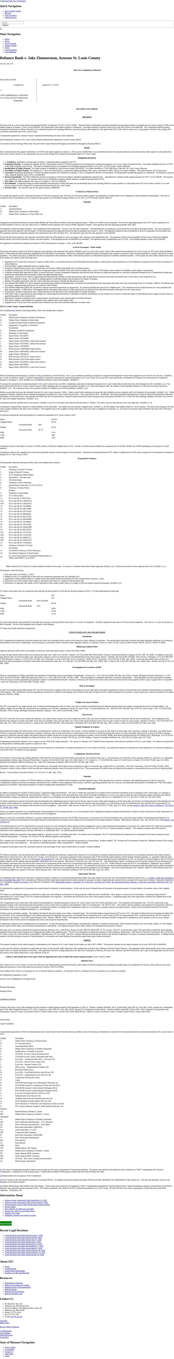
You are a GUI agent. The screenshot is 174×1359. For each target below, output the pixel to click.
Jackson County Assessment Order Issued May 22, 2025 (26, 1200)
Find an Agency (11, 15)
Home (7, 39)
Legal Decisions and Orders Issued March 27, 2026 (24, 1246)
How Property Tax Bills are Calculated (19, 1209)
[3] (67, 388)
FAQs (7, 48)
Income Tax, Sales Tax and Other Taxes (20, 1211)
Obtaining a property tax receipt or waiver (20, 1215)
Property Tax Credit (12, 1213)
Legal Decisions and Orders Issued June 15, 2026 (23, 1240)
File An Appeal (10, 43)
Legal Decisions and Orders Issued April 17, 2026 (23, 1244)
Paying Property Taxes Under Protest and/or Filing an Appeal (23, 1219)
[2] (42, 378)
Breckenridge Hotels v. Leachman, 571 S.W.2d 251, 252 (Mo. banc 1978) (82, 882)
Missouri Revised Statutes (14, 1292)
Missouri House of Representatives (18, 1287)
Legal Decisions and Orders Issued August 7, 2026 (24, 1235)
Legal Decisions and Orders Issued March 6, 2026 (23, 1248)
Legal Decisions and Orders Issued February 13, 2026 (25, 1252)
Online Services (11, 18)
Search (5, 25)
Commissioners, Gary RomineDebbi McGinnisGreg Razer (6, 1334)
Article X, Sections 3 (21, 882)
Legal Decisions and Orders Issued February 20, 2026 (25, 1250)
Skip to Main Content (13, 11)
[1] (14, 310)
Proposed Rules (6, 1223)
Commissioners (10, 1269)
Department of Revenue (14, 1283)
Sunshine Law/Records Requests (17, 1273)
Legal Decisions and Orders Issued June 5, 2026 (23, 1242)
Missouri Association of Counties (17, 1285)
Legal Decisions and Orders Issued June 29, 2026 (23, 1238)
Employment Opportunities (15, 1271)
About (7, 41)
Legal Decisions (11, 50)
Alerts (7, 1356)
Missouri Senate (11, 1289)
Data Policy (9, 1354)
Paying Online (10, 1207)
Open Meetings (10, 52)
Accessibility (9, 1350)
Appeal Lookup (11, 46)
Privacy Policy (10, 1347)
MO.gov (8, 13)
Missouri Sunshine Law (13, 1294)
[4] (104, 748)
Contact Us (9, 1352)
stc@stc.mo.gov (17, 1317)
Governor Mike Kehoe (4, 1322)
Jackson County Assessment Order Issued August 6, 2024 (26, 1202)
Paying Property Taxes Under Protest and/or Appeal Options (27, 1205)
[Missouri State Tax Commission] (13, 1)
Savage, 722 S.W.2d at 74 (44, 859)
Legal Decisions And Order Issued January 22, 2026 (24, 1255)
